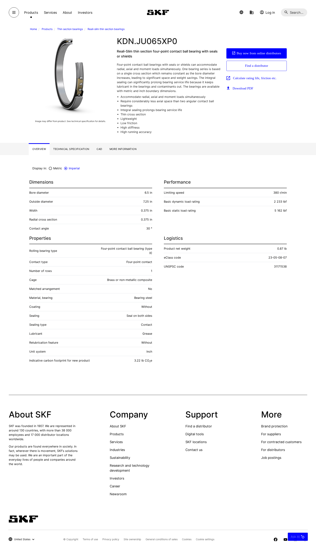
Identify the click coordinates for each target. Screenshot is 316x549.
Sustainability (120, 458)
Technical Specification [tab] (71, 149)
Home (33, 29)
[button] (241, 12)
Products (47, 29)
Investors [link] (85, 12)
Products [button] (31, 12)
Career (115, 486)
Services (116, 442)
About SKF (118, 426)
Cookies (186, 539)
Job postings (271, 458)
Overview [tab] (39, 149)
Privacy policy (110, 539)
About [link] (67, 12)
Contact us (193, 450)
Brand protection (274, 426)
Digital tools (194, 434)
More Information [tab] (123, 149)
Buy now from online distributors (259, 53)
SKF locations (196, 442)
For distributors (273, 450)
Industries (117, 450)
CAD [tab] (99, 149)
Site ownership (132, 539)
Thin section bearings (70, 29)
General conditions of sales (162, 539)
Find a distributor (256, 65)
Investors (117, 478)
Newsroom (118, 494)
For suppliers (271, 434)
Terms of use (90, 539)
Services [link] (50, 12)
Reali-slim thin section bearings (106, 29)
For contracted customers (281, 442)
